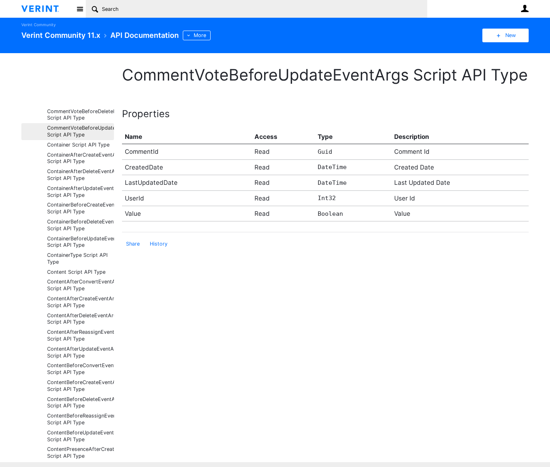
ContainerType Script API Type (77, 258)
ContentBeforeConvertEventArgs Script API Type (80, 368)
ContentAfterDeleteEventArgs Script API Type (80, 318)
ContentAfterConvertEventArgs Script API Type (80, 285)
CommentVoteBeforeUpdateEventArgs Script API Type (80, 131)
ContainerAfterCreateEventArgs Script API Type (80, 158)
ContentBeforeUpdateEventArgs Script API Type (80, 436)
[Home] (46, 9)
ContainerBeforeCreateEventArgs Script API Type (80, 208)
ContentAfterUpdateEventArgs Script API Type (80, 352)
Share (133, 244)
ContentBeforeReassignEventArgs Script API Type (80, 419)
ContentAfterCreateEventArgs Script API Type (80, 301)
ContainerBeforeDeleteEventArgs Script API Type (80, 225)
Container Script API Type (78, 145)
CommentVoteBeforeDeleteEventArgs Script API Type (80, 114)
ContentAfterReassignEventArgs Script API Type (80, 335)
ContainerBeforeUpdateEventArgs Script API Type (80, 242)
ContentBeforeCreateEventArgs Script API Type (80, 385)
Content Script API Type (76, 272)
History (158, 244)
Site (80, 9)
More (200, 35)
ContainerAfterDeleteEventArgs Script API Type (80, 174)
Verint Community (38, 25)
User (525, 8)
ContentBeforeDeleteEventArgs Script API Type (80, 402)
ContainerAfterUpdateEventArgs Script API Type (80, 191)
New (510, 35)
